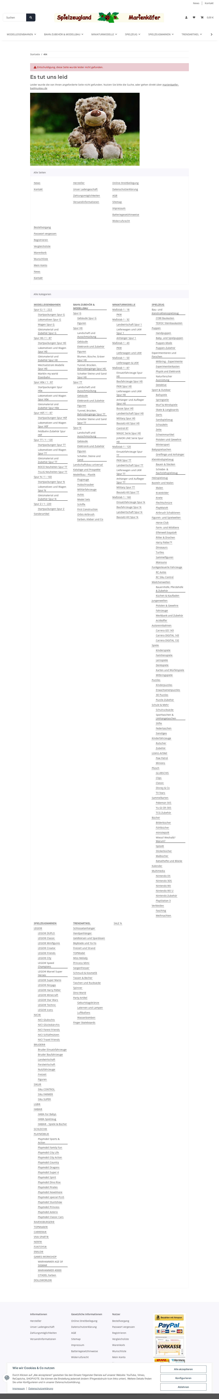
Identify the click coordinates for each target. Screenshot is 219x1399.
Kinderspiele (163, 650)
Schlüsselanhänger (84, 928)
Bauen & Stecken (165, 464)
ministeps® (162, 832)
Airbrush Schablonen (168, 512)
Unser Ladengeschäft (85, 189)
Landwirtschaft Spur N (129, 512)
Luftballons (83, 1012)
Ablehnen (183, 1386)
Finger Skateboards (84, 1022)
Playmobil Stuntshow (50, 1202)
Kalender (157, 866)
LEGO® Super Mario (49, 980)
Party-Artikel (80, 997)
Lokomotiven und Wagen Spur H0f (52, 424)
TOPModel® (41, 1227)
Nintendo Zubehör (166, 895)
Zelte (159, 429)
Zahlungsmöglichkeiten (86, 195)
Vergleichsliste (42, 246)
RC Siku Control (164, 577)
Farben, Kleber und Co (90, 519)
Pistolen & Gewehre (167, 605)
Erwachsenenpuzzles (168, 690)
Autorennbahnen (161, 625)
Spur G (77, 313)
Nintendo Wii (163, 885)
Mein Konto (40, 265)
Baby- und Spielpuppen (169, 338)
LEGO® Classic (46, 938)
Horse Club (162, 522)
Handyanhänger (82, 933)
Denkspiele (162, 665)
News (196, 3)
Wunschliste (41, 259)
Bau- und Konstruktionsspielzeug (165, 311)
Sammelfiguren (164, 557)
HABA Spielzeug (47, 1119)
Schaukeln (162, 424)
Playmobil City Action (50, 1157)
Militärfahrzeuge (86, 489)
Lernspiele (162, 660)
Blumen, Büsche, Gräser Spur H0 (91, 358)
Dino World (79, 992)
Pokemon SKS (163, 802)
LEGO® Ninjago (47, 985)
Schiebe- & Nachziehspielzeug (167, 471)
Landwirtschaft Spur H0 (130, 413)
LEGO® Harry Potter (49, 990)
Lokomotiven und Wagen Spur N (52, 488)
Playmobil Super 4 (48, 1172)
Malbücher (162, 856)
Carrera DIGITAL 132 (167, 640)
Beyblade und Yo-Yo (84, 943)
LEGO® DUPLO (46, 933)
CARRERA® (40, 1231)
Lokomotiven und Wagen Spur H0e (52, 397)
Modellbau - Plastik (84, 474)
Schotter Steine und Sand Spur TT (92, 420)
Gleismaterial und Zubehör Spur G (48, 331)
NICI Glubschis (46, 1019)
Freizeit (42, 1074)
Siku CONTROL (46, 1089)
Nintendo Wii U (164, 890)
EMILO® (38, 1251)
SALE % (118, 923)
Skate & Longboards (167, 409)
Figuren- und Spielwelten (166, 517)
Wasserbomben (86, 1017)
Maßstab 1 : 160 (121, 497)
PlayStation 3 (163, 900)
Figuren (81, 323)
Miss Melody (80, 958)
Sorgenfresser (81, 968)
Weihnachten (163, 915)
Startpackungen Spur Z (51, 508)
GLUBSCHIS (162, 773)
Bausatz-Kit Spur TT (128, 492)
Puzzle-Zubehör (165, 699)
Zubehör (161, 748)
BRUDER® (39, 1044)
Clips (159, 778)
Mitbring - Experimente (169, 361)
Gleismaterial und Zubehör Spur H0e (48, 406)
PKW (119, 314)
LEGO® (38, 928)
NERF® (38, 1241)
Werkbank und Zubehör (169, 615)
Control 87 (122, 428)
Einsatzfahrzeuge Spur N (131, 502)
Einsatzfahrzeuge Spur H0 (130, 374)
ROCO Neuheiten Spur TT (52, 467)
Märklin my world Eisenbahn (48, 375)
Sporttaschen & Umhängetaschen (166, 716)
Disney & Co (163, 787)
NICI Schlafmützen (48, 1034)
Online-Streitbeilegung (125, 183)
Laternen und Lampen (90, 1007)
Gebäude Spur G (86, 318)
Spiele (155, 645)
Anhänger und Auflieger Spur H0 (130, 401)
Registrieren (41, 240)
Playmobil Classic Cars (50, 1217)
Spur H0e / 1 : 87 (43, 382)
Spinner (77, 987)
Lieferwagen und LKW (129, 353)
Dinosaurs (162, 547)
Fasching (161, 910)
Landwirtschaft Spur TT (130, 465)
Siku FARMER (45, 1094)
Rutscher (161, 743)
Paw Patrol (162, 758)
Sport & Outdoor (161, 389)
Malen (159, 487)
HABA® (38, 1109)
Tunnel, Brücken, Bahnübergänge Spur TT (91, 412)
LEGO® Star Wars (48, 1000)
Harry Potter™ (164, 542)
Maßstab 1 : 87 (120, 367)
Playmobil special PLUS (51, 1197)
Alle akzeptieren (183, 1369)
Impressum (18, 1388)
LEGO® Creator (46, 948)
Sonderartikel (41, 513)
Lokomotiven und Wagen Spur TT (52, 451)
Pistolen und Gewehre (168, 439)
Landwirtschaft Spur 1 (129, 324)
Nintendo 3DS (164, 880)
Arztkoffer (161, 620)
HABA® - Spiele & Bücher (52, 1124)
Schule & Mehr (160, 704)
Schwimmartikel (165, 434)
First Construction (87, 509)
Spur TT (77, 382)
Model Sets (83, 499)
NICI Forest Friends (49, 1029)
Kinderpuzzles (164, 685)
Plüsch (155, 768)
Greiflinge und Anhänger (170, 454)
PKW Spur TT (124, 460)
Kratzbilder (162, 492)
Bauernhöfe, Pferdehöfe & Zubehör (169, 588)
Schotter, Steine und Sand (89, 457)
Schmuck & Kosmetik (85, 972)
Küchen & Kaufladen (167, 595)
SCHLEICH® (40, 1129)
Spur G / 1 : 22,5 (43, 309)
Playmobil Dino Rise (49, 1182)
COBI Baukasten (165, 318)
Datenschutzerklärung (40, 1388)
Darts (159, 414)
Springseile (162, 399)
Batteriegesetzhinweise (125, 214)
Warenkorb (40, 252)
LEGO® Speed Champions (46, 964)
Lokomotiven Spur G (49, 319)
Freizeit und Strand (84, 948)
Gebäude (82, 341)
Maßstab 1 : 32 (120, 319)
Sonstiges (161, 733)
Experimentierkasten (168, 366)
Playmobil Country (48, 1162)
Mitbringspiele (164, 675)
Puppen (156, 328)
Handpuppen (163, 333)
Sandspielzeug (164, 419)
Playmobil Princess (48, 1207)
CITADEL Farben (47, 1275)
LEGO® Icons (45, 1009)
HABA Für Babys (47, 1114)
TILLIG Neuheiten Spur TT (52, 471)
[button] (186, 17)
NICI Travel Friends (49, 1039)
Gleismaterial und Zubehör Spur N (48, 497)
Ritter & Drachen (165, 537)
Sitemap (117, 202)
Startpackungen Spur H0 (52, 343)
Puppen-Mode (164, 343)
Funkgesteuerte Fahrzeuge (167, 567)
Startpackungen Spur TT (52, 444)
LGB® (37, 1104)
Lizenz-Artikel (159, 753)
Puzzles (156, 680)
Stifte (159, 723)
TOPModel (79, 953)
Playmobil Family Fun (50, 1147)
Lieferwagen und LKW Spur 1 (129, 331)
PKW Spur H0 (124, 386)
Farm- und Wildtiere (167, 527)
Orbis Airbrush (85, 514)
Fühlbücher (162, 827)
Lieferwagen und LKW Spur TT (129, 472)
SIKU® (37, 1084)
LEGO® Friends (46, 953)
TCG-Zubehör (163, 812)
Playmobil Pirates (48, 1187)
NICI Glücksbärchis (49, 1024)
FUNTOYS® (40, 1246)
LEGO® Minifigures (49, 943)
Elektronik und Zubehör (90, 346)
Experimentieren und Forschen (164, 354)
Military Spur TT (126, 487)
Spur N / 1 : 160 (43, 476)
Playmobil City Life (48, 1152)
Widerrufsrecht (121, 221)
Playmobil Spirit (47, 1177)
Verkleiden (158, 905)
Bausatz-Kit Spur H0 (128, 423)
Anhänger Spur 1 (126, 338)
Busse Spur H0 (125, 408)
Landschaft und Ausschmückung (86, 334)
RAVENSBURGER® (44, 1222)
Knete (159, 497)
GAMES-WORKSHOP (45, 1256)
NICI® (37, 1014)
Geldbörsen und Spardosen (89, 938)
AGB (114, 195)
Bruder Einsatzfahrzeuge (52, 1049)
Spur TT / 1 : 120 (43, 439)
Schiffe (81, 504)
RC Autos (161, 572)
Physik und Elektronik (168, 371)
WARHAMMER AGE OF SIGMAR (50, 1263)
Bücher (156, 817)
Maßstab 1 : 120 (121, 446)
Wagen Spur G (46, 324)
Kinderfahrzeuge (161, 738)
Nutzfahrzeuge (46, 1069)
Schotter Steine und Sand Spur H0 (92, 375)
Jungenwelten (160, 600)
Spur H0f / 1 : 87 (43, 412)
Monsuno (161, 562)
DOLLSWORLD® (43, 1280)
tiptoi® (160, 846)
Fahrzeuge (162, 610)
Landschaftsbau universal (88, 464)
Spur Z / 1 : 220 (42, 503)
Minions (160, 763)
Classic (160, 782)
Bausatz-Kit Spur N (127, 517)
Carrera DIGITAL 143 (167, 635)
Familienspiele (164, 655)
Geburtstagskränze (88, 1002)
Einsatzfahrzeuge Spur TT (130, 453)
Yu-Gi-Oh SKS (163, 807)
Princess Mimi (81, 963)
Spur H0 (77, 328)
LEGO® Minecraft (48, 995)
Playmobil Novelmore (50, 1192)
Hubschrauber (85, 484)
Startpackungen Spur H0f (52, 417)
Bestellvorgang (42, 227)
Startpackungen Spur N (51, 481)
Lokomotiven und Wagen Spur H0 (52, 349)
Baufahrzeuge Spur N (129, 507)
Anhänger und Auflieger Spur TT (130, 480)
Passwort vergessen (45, 233)
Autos (80, 494)
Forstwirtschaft (46, 1064)
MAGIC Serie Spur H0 (129, 433)
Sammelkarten (160, 797)
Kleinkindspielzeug (162, 459)
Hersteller (79, 183)
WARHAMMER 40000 (49, 1270)
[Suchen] (30, 17)
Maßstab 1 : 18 (120, 309)
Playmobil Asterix (48, 1212)
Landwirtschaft (46, 1059)
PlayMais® (162, 507)
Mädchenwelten (161, 582)
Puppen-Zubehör (165, 348)
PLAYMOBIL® (41, 1134)
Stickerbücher (164, 851)
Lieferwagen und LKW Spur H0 (129, 393)
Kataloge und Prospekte (86, 469)
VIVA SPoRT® (41, 1236)
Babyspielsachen (161, 449)
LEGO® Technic (47, 1004)
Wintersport (163, 444)
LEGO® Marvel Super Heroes (50, 973)
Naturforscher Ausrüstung (164, 378)
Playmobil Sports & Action (49, 1140)
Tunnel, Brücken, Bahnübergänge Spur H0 (91, 366)
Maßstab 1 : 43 (120, 343)
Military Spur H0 (126, 418)
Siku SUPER (44, 1099)
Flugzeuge (83, 479)
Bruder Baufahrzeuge (50, 1054)
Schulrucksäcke (164, 709)
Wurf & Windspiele (166, 404)
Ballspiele (161, 394)
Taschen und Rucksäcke (87, 982)
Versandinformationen (86, 202)
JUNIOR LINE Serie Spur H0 (130, 439)
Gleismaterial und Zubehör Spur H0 (48, 358)
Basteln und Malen (162, 482)
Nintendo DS (163, 875)
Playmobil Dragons (48, 1167)
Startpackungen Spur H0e (50, 388)
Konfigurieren (183, 1378)
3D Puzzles (162, 695)
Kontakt (209, 3)
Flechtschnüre (164, 502)
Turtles (160, 552)
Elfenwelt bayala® (166, 532)
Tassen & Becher (82, 977)
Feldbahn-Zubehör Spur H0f (52, 433)
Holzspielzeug (160, 477)
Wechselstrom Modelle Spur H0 (51, 366)
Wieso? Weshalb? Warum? (165, 839)
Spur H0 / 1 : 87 (42, 338)
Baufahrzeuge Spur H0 (130, 381)
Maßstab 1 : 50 (120, 357)
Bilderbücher (163, 822)
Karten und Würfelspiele (170, 670)
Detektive (161, 385)
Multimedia (158, 870)
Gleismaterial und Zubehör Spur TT (48, 460)
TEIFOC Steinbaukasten (169, 323)
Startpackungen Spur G (51, 314)
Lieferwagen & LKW (128, 362)
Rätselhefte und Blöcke (169, 861)
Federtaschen (163, 728)
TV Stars (160, 792)
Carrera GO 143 (165, 630)
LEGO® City (44, 958)
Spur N (77, 427)
